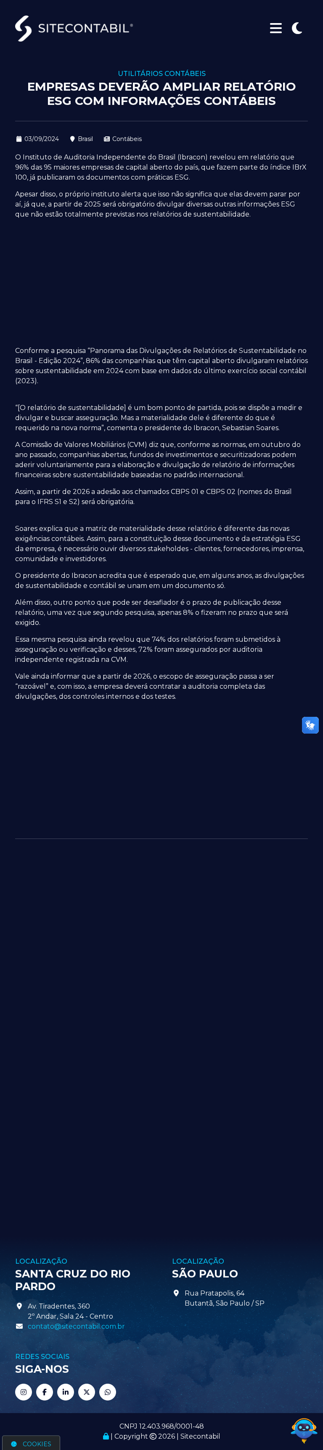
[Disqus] (161, 956)
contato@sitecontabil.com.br (76, 1326)
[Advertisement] (161, 285)
